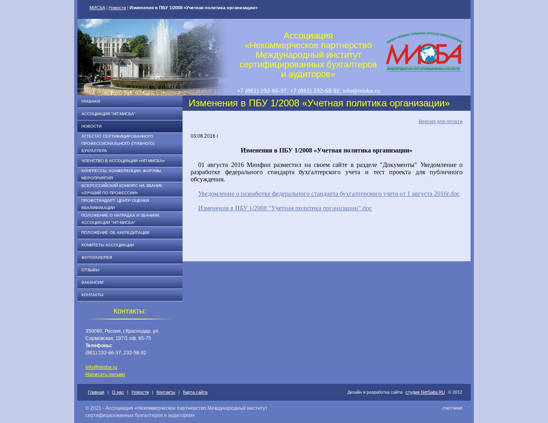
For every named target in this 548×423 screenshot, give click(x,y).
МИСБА (97, 7)
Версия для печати (441, 121)
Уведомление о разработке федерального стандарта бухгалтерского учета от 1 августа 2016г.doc (329, 193)
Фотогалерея (96, 257)
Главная (90, 101)
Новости (117, 7)
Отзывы (90, 270)
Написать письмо (105, 374)
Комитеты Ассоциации (107, 245)
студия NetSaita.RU (425, 392)
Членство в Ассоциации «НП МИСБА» (123, 161)
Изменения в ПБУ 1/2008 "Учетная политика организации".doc (285, 208)
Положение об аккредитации (115, 232)
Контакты (92, 295)
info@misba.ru (101, 367)
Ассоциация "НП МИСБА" (108, 114)
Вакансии (92, 282)
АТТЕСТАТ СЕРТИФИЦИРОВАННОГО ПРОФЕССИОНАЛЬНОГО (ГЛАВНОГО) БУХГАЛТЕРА (117, 143)
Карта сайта (195, 392)
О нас (118, 392)
